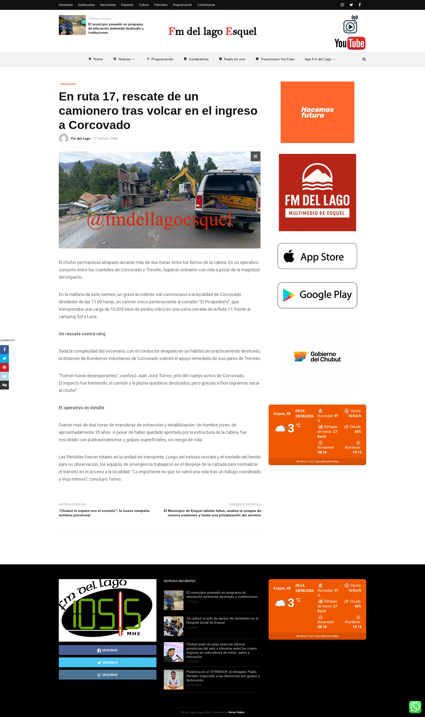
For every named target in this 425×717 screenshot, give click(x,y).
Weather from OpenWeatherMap (317, 461)
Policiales (160, 5)
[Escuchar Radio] (350, 24)
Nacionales (108, 5)
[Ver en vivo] (350, 43)
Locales (191, 601)
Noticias (122, 59)
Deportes (127, 5)
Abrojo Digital (236, 712)
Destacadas (86, 5)
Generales (66, 5)
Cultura (144, 5)
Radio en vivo (232, 59)
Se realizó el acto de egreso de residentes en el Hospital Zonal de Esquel (222, 620)
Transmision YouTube (275, 59)
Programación (159, 59)
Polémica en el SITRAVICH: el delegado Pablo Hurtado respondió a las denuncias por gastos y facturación (223, 676)
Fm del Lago (80, 138)
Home (95, 59)
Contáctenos (196, 59)
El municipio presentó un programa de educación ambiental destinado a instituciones (115, 28)
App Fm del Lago (318, 59)
